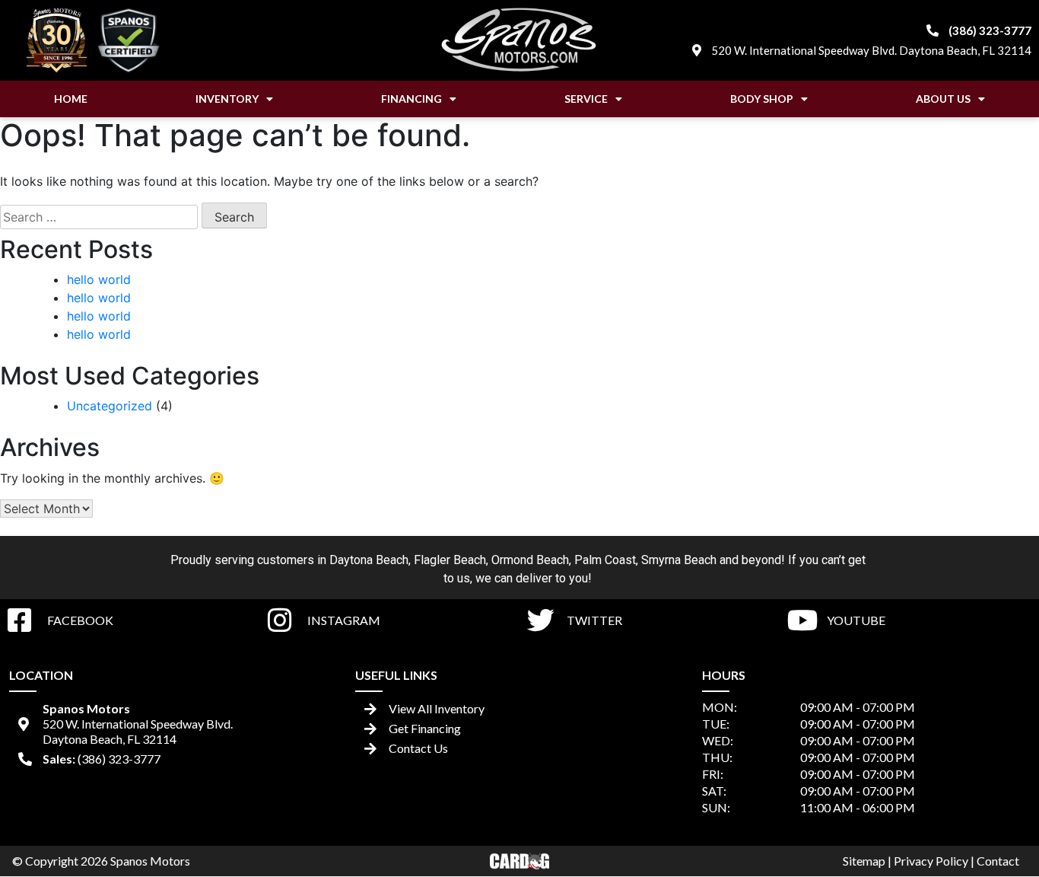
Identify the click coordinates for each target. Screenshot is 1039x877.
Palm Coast (605, 560)
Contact (998, 860)
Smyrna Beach (678, 560)
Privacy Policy (931, 860)
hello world (99, 279)
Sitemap (864, 860)
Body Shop (761, 98)
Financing (411, 98)
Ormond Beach (530, 560)
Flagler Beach (450, 560)
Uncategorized (109, 405)
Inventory (227, 98)
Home (70, 98)
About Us (943, 98)
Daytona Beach (368, 560)
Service (586, 98)
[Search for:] (99, 217)
